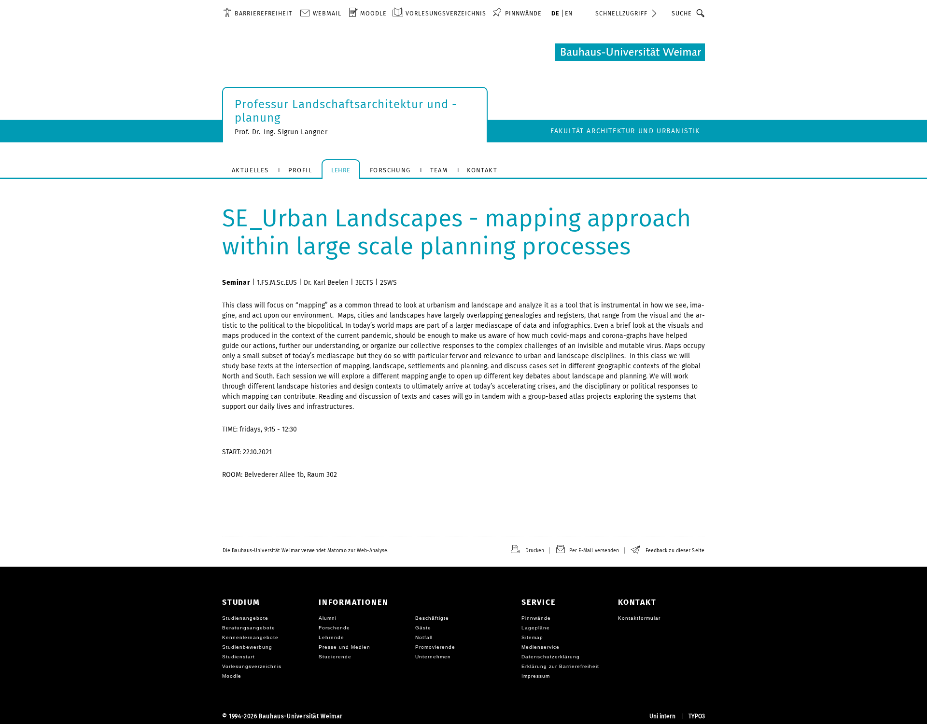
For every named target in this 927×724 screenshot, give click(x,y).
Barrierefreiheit (263, 13)
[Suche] (701, 13)
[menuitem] (257, 13)
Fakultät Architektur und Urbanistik (625, 131)
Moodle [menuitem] (373, 13)
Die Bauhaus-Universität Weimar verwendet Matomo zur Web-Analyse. (305, 550)
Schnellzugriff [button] (621, 13)
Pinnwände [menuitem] (523, 13)
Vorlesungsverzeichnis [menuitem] (446, 13)
